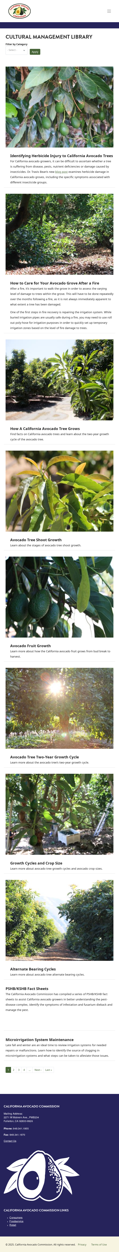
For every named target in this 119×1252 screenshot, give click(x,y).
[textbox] (15, 50)
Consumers (15, 1217)
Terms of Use (99, 1244)
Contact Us (10, 1141)
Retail (12, 1225)
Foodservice (16, 1221)
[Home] (19, 11)
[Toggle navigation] (109, 11)
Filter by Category (16, 44)
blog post (61, 172)
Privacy (82, 1244)
